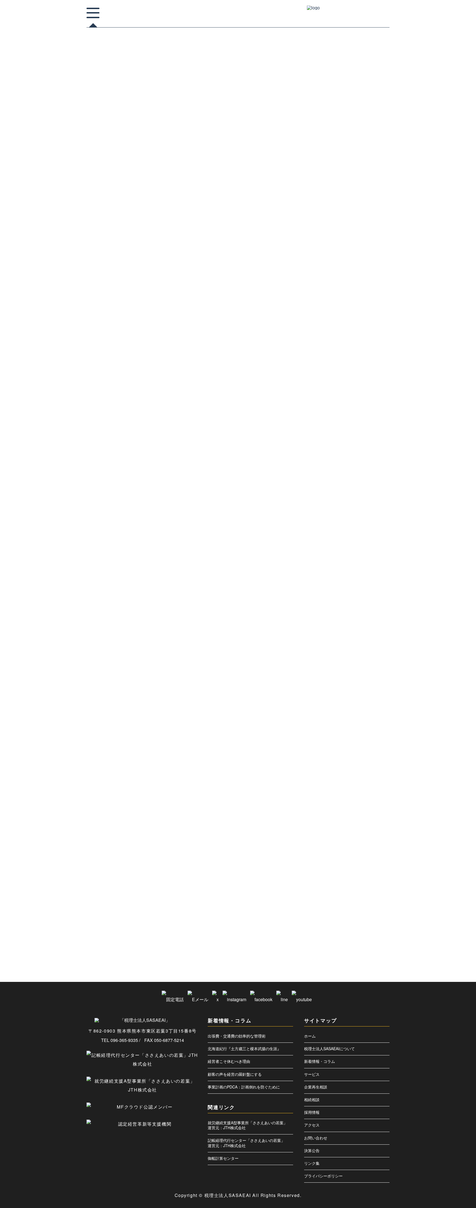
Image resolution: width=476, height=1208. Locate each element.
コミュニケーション (344, 395)
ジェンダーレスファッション (350, 430)
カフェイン (339, 377)
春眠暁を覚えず (103, 159)
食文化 (350, 924)
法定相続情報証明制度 (345, 739)
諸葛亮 (379, 880)
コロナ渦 (337, 413)
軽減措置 (371, 897)
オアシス (368, 351)
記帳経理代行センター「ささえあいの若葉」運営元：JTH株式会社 (246, 1142)
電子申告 (366, 915)
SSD (351, 316)
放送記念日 (359, 686)
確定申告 (337, 827)
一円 (352, 536)
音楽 (334, 924)
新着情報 (338, 125)
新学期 (378, 703)
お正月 (336, 368)
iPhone (369, 298)
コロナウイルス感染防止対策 (350, 404)
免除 (360, 571)
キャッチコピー (364, 377)
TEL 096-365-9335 (119, 1040)
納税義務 (366, 853)
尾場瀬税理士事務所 (344, 650)
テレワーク (339, 483)
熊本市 (336, 765)
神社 (354, 827)
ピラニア (357, 509)
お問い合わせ (315, 1138)
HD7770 (350, 298)
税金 (380, 844)
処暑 (334, 580)
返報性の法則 (340, 906)
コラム (95, 149)
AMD (359, 271)
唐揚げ (370, 598)
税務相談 (371, 836)
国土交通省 (339, 615)
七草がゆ (337, 545)
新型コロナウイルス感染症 (348, 703)
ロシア (336, 536)
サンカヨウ (339, 421)
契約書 (370, 633)
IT (352, 307)
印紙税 (367, 589)
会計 (334, 562)
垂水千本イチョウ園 (344, 624)
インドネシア (340, 342)
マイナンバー (340, 518)
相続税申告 (339, 818)
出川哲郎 (351, 580)
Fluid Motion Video (361, 289)
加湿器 (370, 580)
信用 (369, 562)
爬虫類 (336, 774)
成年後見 (357, 677)
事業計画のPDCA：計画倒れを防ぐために (244, 1087)
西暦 (363, 880)
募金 (334, 589)
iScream (337, 307)
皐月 (357, 800)
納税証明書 (339, 862)
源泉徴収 (337, 747)
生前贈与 (337, 791)
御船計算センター (223, 1158)
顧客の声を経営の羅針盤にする (235, 1074)
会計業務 (351, 562)
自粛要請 (355, 871)
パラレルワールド (363, 501)
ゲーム (370, 386)
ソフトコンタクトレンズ (347, 457)
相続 (371, 800)
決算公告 (312, 1150)
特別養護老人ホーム (344, 783)
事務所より (340, 112)
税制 (334, 836)
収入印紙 (337, 598)
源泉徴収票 (359, 747)
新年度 (336, 712)
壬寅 (368, 624)
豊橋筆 (367, 888)
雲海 (349, 915)
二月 (354, 554)
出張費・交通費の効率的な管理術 (237, 1036)
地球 (357, 615)
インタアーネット (371, 333)
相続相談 (312, 1099)
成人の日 (337, 677)
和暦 (354, 598)
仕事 (369, 554)
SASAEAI (338, 233)
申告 (354, 791)
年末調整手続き (361, 659)
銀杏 (374, 906)
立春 (334, 853)
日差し (367, 712)
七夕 (366, 536)
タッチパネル (340, 474)
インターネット (341, 333)
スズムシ (368, 439)
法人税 (362, 730)
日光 (352, 712)
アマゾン (352, 324)
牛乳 (352, 774)
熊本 (334, 756)
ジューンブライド (343, 439)
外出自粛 (337, 633)
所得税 (376, 677)
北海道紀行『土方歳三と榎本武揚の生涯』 (244, 1048)
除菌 (334, 915)
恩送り (350, 668)
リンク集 (312, 1163)
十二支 (350, 589)
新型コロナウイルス (344, 695)
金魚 (360, 906)
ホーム (310, 1036)
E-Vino (336, 289)
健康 (334, 571)
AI (346, 271)
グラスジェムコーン (344, 386)
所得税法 (337, 686)
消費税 (372, 739)
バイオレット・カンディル (348, 492)
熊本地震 (351, 756)
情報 (366, 668)
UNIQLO (368, 316)
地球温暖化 (376, 615)
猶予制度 (371, 783)
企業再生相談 (315, 1087)
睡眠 (371, 818)
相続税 (359, 809)
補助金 (348, 880)
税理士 (336, 844)
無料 (377, 747)
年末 (368, 650)
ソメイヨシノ (340, 465)
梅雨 (346, 730)
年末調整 (337, 659)
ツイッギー (364, 474)
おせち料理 (339, 360)
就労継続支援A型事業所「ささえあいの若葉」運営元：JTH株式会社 (247, 1125)
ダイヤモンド (365, 465)
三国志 (356, 545)
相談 (357, 818)
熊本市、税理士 (358, 765)
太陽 (354, 633)
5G (334, 271)
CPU (352, 280)
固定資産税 (361, 606)
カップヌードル (358, 368)
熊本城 (370, 756)
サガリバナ (359, 413)
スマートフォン (341, 448)
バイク (378, 492)
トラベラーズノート (367, 483)
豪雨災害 (337, 897)
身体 (354, 897)
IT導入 (366, 307)
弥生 (334, 668)
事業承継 (374, 545)
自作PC (336, 871)
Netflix (336, 316)
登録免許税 (339, 800)
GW (334, 298)
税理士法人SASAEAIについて (329, 1048)
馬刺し (367, 924)
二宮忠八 (337, 554)
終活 (374, 862)
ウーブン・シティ (343, 351)
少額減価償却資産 (366, 642)
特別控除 (368, 774)
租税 (369, 827)
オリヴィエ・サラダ (367, 360)
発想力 (370, 791)
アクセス (312, 1125)
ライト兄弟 (361, 527)
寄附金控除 (339, 642)
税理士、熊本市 (358, 844)
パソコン (337, 501)
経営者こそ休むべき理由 (229, 1061)
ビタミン (337, 509)
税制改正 (351, 836)
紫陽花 (359, 862)
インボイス (364, 342)
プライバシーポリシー (323, 1176)
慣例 (380, 668)
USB (335, 324)
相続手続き (339, 809)
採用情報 (312, 1112)
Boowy (336, 280)
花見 (372, 871)
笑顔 (349, 853)
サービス (312, 1074)
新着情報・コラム (319, 1061)
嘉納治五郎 (339, 606)
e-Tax (367, 280)
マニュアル (339, 527)
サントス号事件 (364, 421)
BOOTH (376, 271)
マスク (361, 518)
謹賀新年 (349, 888)
